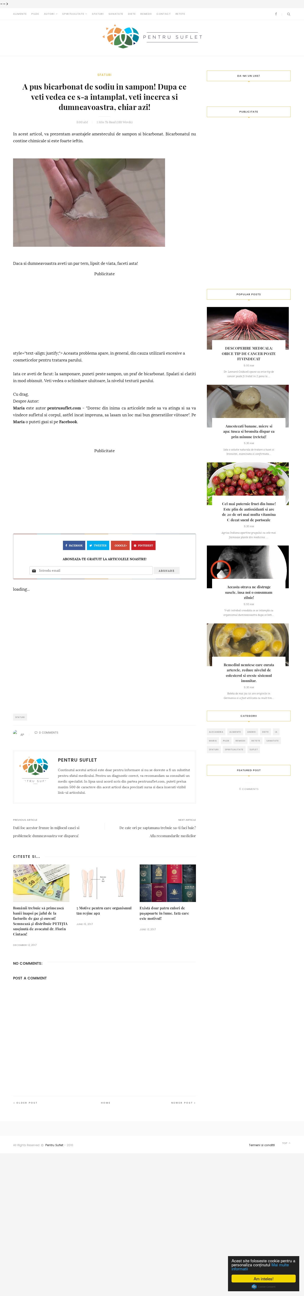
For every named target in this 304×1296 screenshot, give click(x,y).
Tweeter (100, 545)
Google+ (121, 545)
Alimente (20, 14)
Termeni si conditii (262, 1145)
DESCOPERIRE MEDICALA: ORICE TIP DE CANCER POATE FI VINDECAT (249, 354)
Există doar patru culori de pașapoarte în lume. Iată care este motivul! (164, 913)
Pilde (35, 14)
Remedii (146, 14)
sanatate (272, 741)
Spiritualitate (73, 14)
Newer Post (182, 1102)
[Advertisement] (104, 311)
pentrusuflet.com (64, 408)
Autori (49, 14)
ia (276, 732)
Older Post (27, 1102)
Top (285, 1143)
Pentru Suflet (54, 1145)
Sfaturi (98, 14)
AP (22, 734)
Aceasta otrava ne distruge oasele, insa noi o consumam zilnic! (248, 592)
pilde (226, 741)
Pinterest (145, 545)
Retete (180, 14)
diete (265, 732)
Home (106, 1102)
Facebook (68, 422)
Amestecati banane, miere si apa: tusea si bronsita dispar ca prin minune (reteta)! (249, 431)
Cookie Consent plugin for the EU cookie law (264, 1286)
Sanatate (116, 14)
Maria (19, 408)
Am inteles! (264, 1279)
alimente (235, 732)
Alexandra (216, 732)
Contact (164, 14)
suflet (254, 749)
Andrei (251, 732)
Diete (132, 14)
